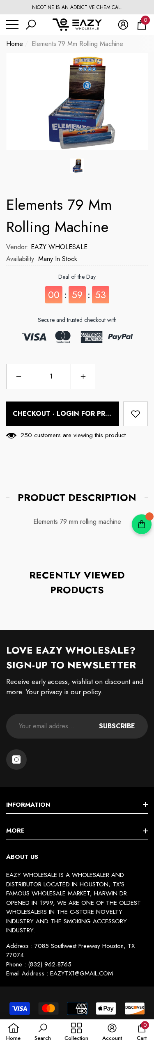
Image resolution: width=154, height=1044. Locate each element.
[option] (77, 7)
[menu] (12, 24)
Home (14, 43)
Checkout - (64, 413)
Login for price (86, 413)
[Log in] (123, 24)
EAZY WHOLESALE (59, 247)
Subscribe (117, 726)
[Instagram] (16, 759)
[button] (31, 24)
